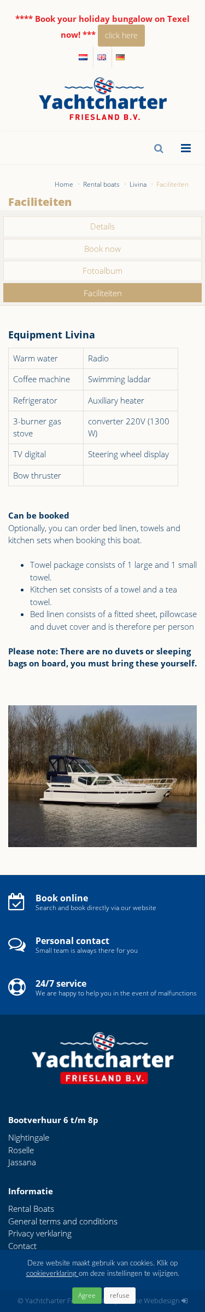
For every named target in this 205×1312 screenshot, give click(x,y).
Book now (102, 248)
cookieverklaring (52, 1273)
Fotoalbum (102, 270)
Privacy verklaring (40, 1233)
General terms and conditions (63, 1221)
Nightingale (28, 1137)
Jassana (22, 1161)
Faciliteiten (103, 292)
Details (102, 226)
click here (121, 35)
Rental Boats (31, 1208)
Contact (22, 1245)
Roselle (21, 1149)
